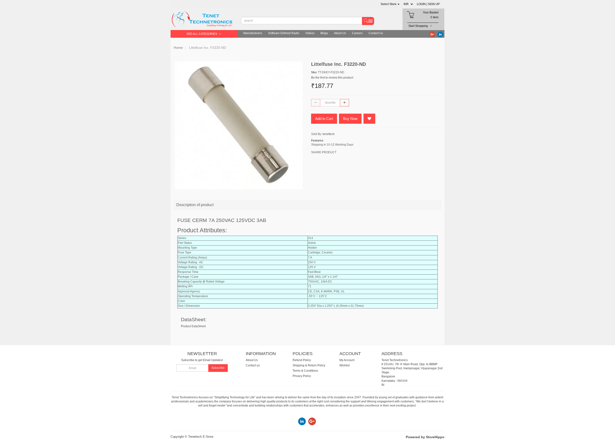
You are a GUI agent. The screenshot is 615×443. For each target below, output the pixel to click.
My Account (346, 360)
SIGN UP (434, 4)
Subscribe (218, 367)
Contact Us (376, 33)
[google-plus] (432, 34)
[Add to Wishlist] (369, 119)
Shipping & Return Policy (309, 365)
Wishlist (344, 365)
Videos (309, 33)
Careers (357, 33)
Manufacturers (252, 33)
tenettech (329, 134)
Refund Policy (302, 360)
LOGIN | (422, 4)
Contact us (253, 365)
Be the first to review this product (332, 77)
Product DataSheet (193, 326)
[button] (390, 4)
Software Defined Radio (283, 33)
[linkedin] (440, 34)
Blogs (324, 33)
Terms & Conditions (305, 370)
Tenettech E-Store (200, 436)
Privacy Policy (302, 376)
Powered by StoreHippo (425, 437)
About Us (340, 33)
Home (178, 47)
